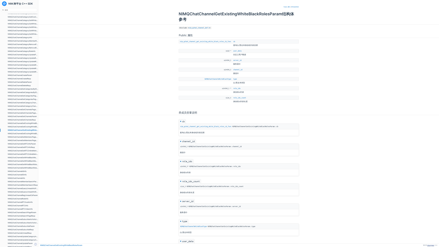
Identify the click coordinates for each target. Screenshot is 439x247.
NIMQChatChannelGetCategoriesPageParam (25, 96)
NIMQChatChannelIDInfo (17, 175)
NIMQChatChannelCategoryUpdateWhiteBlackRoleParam (30, 68)
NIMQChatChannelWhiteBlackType (218, 79)
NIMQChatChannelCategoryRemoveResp (23, 48)
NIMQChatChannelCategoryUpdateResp (23, 58)
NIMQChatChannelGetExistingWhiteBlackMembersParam (30, 123)
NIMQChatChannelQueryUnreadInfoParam (24, 188)
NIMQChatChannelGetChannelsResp (22, 120)
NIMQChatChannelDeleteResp (19, 85)
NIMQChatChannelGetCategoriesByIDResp (24, 92)
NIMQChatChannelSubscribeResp (21, 230)
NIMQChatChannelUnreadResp (20, 233)
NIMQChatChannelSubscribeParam (21, 226)
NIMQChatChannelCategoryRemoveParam (24, 44)
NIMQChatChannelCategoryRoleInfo (21, 51)
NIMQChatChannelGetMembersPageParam (24, 137)
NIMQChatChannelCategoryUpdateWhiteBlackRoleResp (29, 72)
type (235, 79)
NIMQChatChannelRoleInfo (18, 199)
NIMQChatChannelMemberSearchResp (23, 185)
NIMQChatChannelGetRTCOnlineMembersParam (26, 151)
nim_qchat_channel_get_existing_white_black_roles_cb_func (205, 41)
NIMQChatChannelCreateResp (19, 79)
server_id (237, 60)
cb (234, 41)
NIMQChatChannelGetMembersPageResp (24, 140)
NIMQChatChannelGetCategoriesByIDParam (25, 89)
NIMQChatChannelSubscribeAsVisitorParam (24, 219)
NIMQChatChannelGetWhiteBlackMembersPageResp (28, 161)
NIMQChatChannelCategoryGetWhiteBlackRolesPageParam (31, 31)
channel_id (237, 70)
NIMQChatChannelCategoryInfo (20, 37)
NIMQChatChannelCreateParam (20, 75)
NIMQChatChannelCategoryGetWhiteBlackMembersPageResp (32, 24)
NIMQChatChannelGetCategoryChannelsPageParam (28, 103)
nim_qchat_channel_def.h (199, 28)
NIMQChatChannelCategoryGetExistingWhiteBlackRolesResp (31, 17)
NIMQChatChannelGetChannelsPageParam (24, 109)
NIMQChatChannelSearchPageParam (22, 212)
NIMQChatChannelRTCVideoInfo (20, 209)
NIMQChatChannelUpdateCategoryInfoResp (25, 240)
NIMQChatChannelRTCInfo (18, 206)
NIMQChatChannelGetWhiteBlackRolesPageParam (27, 164)
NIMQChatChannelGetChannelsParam (22, 116)
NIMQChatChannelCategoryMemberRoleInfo (25, 41)
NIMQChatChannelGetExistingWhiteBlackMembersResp (29, 127)
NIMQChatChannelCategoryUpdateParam (24, 55)
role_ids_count (239, 98)
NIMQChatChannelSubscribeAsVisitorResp (24, 223)
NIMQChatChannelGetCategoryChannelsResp (25, 106)
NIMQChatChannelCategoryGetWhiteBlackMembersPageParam (32, 20)
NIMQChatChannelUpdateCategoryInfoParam (25, 236)
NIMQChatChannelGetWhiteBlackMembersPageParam (29, 157)
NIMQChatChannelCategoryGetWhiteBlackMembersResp (30, 27)
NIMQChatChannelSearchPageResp (21, 216)
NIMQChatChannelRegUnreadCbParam (23, 195)
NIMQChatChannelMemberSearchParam (23, 182)
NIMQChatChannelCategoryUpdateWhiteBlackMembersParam (32, 61)
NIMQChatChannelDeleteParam (20, 82)
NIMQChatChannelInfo (16, 178)
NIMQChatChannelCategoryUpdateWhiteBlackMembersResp (31, 65)
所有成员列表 (295, 7)
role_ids (237, 88)
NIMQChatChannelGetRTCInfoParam (22, 144)
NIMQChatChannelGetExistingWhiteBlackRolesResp (28, 133)
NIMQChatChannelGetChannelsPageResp (24, 113)
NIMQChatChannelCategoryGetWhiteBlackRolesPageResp (30, 34)
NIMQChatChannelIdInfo (17, 171)
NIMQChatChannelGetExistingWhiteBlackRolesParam (29, 130)
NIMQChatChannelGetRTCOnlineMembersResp (26, 154)
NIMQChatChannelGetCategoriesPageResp (24, 99)
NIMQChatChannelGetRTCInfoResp (21, 147)
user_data (237, 51)
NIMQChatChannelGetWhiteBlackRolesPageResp (26, 168)
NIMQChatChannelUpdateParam (20, 243)
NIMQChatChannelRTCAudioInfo (20, 202)
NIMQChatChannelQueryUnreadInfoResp (23, 192)
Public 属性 (287, 7)
